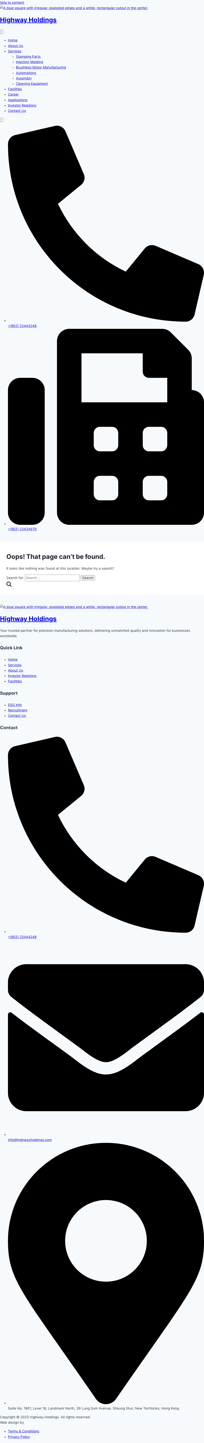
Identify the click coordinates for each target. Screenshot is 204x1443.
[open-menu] (1, 32)
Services (15, 51)
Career (13, 94)
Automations (26, 73)
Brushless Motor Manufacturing (41, 67)
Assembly (24, 78)
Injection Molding (29, 62)
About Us (15, 46)
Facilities (15, 89)
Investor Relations (22, 105)
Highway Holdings (28, 20)
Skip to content (12, 3)
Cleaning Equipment (32, 84)
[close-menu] (1, 120)
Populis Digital (36, 1422)
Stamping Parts (28, 57)
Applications (17, 100)
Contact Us (17, 111)
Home (13, 40)
